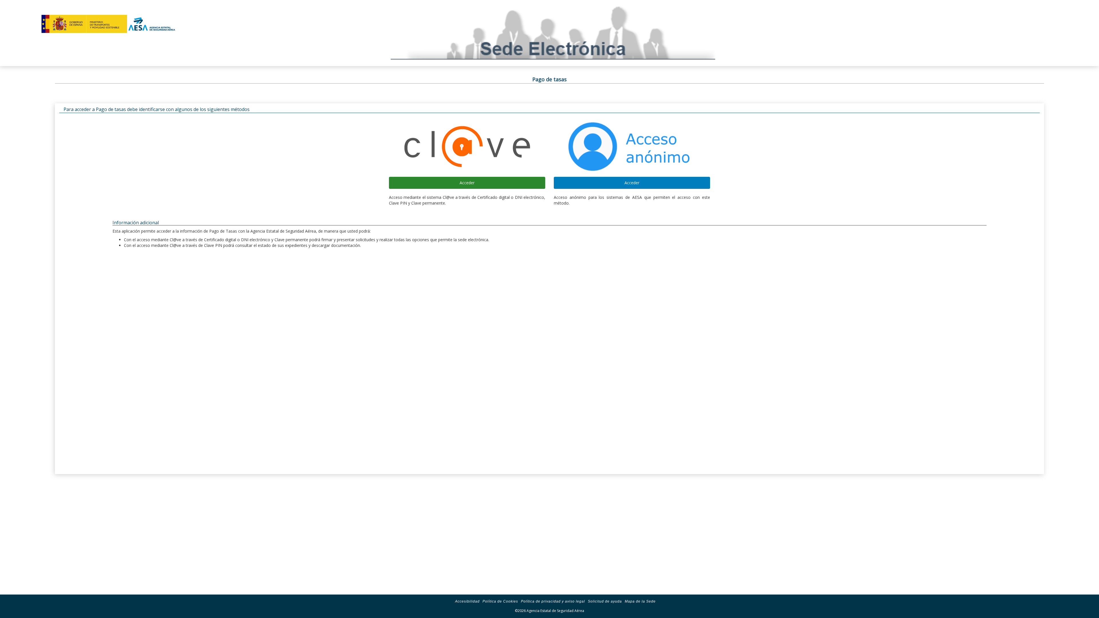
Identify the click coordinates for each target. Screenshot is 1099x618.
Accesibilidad (467, 601)
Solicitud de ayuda (605, 601)
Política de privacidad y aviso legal (553, 601)
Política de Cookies (500, 601)
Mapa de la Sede (640, 601)
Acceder (467, 182)
